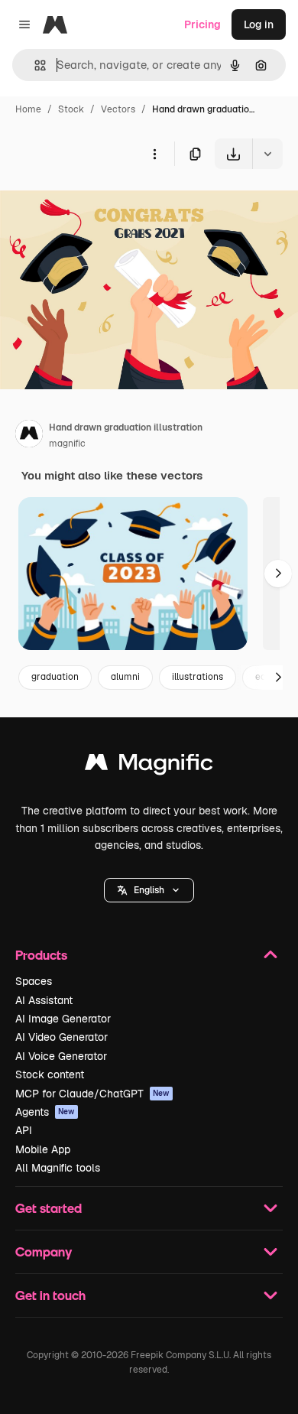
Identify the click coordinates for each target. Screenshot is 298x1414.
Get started (48, 1208)
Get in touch (50, 1295)
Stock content (49, 1074)
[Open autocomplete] (34, 65)
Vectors (118, 109)
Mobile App (42, 1149)
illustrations (197, 677)
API (23, 1130)
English (149, 890)
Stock (71, 109)
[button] (149, 890)
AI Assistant (44, 1000)
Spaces (33, 981)
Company (43, 1251)
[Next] (278, 573)
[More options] (154, 153)
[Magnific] (149, 766)
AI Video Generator (61, 1037)
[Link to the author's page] (29, 436)
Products (41, 955)
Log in (259, 24)
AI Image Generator (63, 1019)
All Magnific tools (57, 1168)
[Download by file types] (267, 153)
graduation (55, 677)
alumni (125, 677)
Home (28, 109)
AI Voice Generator (61, 1056)
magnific (67, 443)
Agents (45, 1112)
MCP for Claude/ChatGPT (92, 1093)
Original (97, 204)
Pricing (202, 24)
